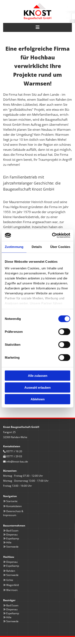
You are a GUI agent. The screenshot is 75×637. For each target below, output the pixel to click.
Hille (8, 542)
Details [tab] (37, 247)
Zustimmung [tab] (14, 247)
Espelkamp (12, 538)
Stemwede (12, 546)
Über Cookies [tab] (60, 247)
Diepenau (12, 534)
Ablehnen (38, 399)
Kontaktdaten (14, 506)
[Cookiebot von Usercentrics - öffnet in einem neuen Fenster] (53, 235)
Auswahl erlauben (37, 387)
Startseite (12, 501)
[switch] (64, 331)
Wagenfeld (12, 585)
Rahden (10, 571)
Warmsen (12, 590)
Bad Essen (12, 530)
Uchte (9, 580)
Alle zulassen (37, 375)
